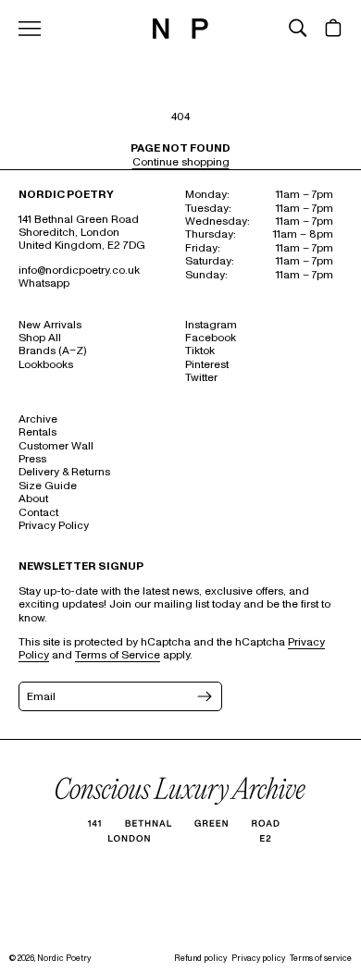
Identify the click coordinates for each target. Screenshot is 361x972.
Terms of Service (117, 655)
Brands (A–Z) (52, 351)
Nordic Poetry (64, 958)
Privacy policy (258, 958)
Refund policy (200, 958)
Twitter (201, 378)
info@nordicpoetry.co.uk (79, 270)
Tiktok (200, 351)
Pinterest (207, 365)
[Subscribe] (202, 696)
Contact (38, 513)
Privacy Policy (54, 526)
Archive (38, 419)
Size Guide (48, 486)
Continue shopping (181, 162)
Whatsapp (44, 283)
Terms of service (321, 958)
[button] (298, 27)
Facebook (210, 338)
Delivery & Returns (64, 472)
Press (32, 459)
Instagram (211, 325)
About (33, 499)
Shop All (40, 338)
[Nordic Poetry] (180, 35)
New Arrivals (50, 325)
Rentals (37, 432)
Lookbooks (46, 365)
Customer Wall (56, 446)
